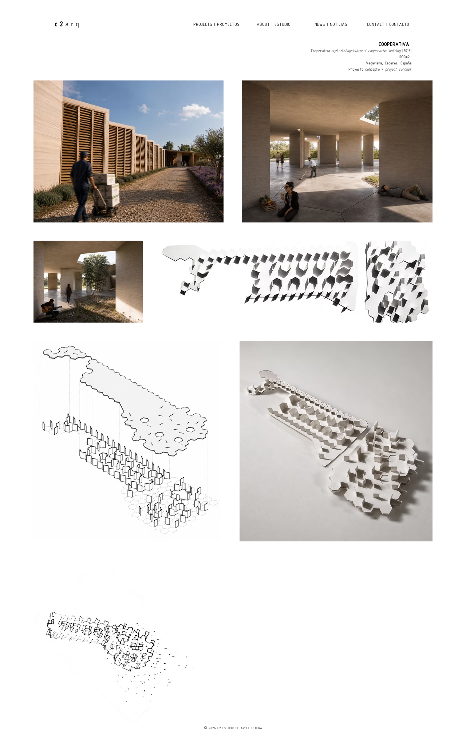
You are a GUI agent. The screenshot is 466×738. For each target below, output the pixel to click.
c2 (60, 24)
